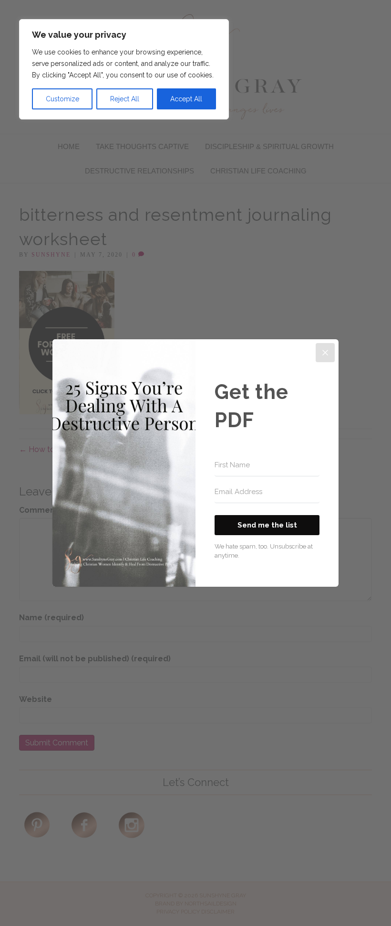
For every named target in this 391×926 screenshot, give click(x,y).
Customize (62, 99)
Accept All (186, 99)
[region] (124, 69)
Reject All (124, 99)
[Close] (325, 352)
